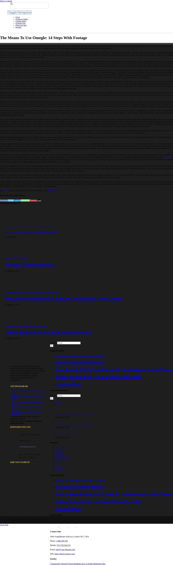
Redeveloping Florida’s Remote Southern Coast (74, 415)
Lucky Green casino (63, 459)
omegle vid (167, 157)
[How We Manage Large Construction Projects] (59, 423)
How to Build (87, 564)
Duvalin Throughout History (16, 258)
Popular (58, 403)
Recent (58, 405)
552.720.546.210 (63, 545)
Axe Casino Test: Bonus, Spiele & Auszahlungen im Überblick (30, 227)
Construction (60, 454)
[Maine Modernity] (63, 527)
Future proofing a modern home (68, 435)
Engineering (60, 457)
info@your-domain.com (65, 549)
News (57, 466)
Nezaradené (52, 190)
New (57, 463)
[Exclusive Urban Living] (72, 527)
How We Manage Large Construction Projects (73, 425)
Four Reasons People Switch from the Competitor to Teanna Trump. (32, 292)
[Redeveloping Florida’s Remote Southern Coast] (59, 413)
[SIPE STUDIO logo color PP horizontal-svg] (29, 8)
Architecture (60, 447)
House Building (74, 564)
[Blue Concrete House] (81, 527)
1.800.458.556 (62, 541)
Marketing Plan (99, 564)
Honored (64, 564)
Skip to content (6, 1)
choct (57, 452)
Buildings (59, 450)
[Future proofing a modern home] (59, 433)
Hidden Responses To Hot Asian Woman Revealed (25, 326)
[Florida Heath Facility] (54, 527)
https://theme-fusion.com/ (65, 554)
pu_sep (58, 470)
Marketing (59, 461)
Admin (5, 190)
